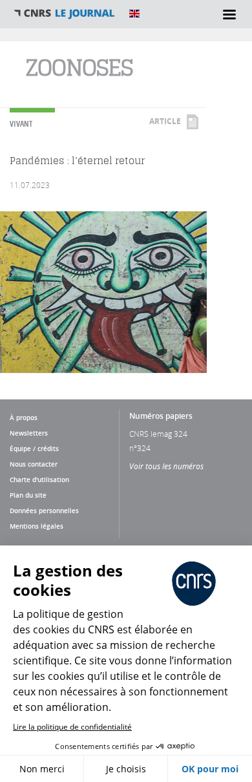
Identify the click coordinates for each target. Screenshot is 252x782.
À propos (23, 417)
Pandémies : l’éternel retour (77, 160)
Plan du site (28, 495)
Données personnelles (44, 510)
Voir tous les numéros (166, 466)
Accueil (64, 13)
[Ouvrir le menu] (229, 14)
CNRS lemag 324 (158, 433)
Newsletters (29, 433)
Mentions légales (36, 526)
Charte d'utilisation (39, 479)
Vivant (21, 123)
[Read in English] (134, 13)
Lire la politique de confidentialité (72, 726)
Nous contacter (34, 464)
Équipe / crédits (34, 448)
